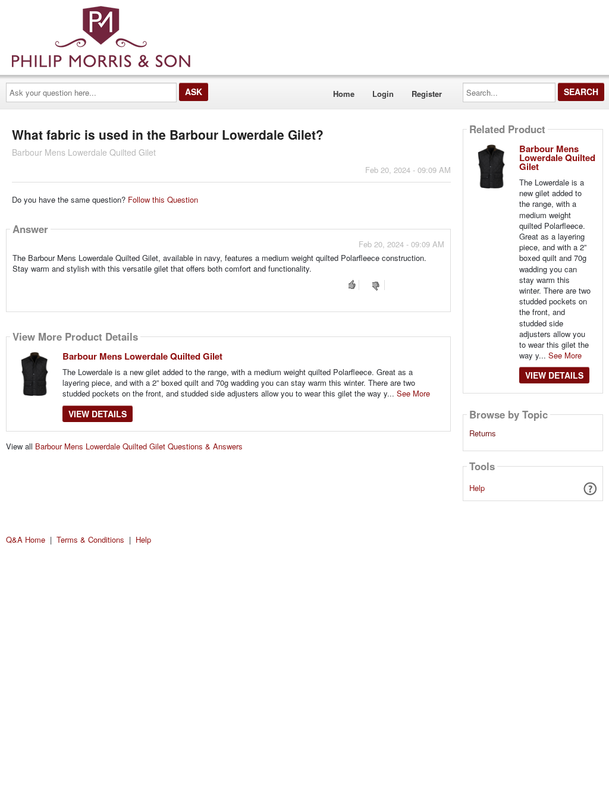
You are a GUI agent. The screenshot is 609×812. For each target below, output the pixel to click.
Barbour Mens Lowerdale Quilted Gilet (142, 356)
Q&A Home (25, 539)
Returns (482, 433)
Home (343, 93)
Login (383, 93)
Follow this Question (163, 199)
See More (413, 393)
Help (477, 487)
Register (427, 93)
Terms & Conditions (90, 539)
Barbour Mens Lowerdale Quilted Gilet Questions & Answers (139, 446)
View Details (97, 414)
